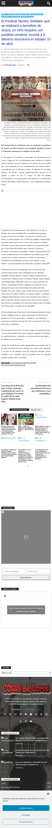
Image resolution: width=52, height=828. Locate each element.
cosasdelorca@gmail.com (31, 709)
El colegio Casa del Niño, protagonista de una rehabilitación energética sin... (32, 739)
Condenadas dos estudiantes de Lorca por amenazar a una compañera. (41, 389)
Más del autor (36, 410)
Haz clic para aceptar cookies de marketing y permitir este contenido (26, 609)
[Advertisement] (20, 485)
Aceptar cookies (26, 808)
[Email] (38, 71)
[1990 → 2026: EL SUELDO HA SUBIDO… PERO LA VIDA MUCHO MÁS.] (26, 419)
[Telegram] (27, 71)
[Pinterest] (15, 71)
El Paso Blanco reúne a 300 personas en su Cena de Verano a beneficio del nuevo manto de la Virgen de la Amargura (42, 430)
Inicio (3, 10)
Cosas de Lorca (37, 14)
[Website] (26, 722)
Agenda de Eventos (22, 14)
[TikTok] (36, 715)
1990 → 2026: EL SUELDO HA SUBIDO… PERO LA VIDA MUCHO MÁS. (26, 429)
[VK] (44, 71)
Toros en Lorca (23, 10)
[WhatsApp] (21, 71)
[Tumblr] (41, 715)
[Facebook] (3, 71)
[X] (9, 71)
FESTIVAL (22, 363)
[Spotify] (26, 715)
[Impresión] (32, 71)
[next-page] (27, 466)
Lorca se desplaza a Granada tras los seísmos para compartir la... (31, 763)
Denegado (26, 815)
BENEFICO (14, 363)
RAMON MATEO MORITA (10, 365)
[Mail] (16, 715)
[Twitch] (46, 715)
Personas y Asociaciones (10, 16)
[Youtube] (31, 722)
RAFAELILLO (31, 363)
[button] (48, 794)
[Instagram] (10, 715)
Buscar (26, 577)
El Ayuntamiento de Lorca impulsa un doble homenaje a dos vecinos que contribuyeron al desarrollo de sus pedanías (42, 454)
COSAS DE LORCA (10, 65)
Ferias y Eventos (12, 10)
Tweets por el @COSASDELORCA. (26, 609)
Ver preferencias (26, 822)
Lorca (3, 783)
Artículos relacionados (19, 410)
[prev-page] (24, 466)
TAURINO (21, 365)
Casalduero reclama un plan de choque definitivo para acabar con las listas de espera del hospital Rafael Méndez (9, 453)
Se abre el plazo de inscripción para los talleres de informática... (32, 751)
